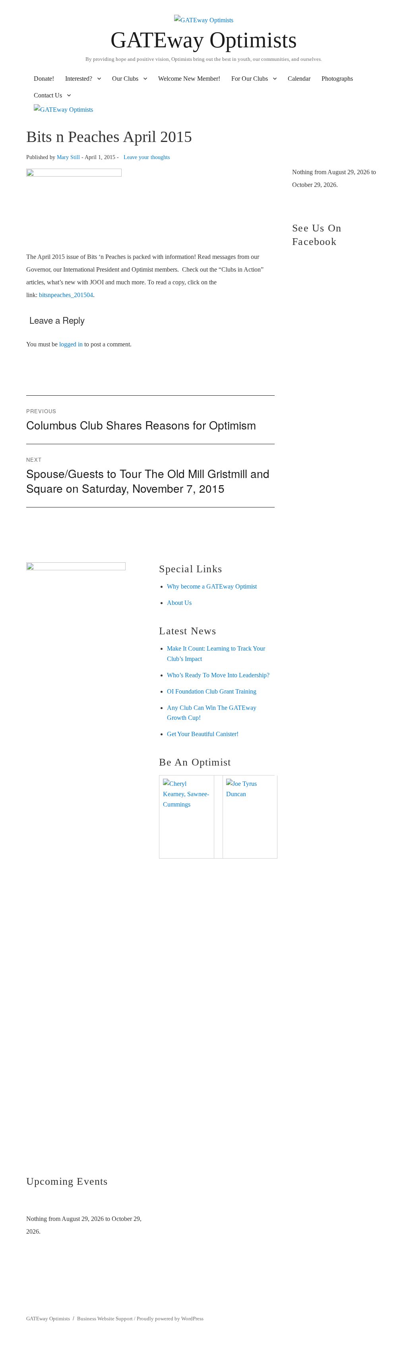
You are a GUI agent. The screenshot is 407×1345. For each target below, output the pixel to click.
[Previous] (37, 1203)
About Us (179, 602)
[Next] (129, 1203)
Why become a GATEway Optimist (212, 586)
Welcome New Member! (189, 78)
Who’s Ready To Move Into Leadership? (218, 675)
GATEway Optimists (203, 39)
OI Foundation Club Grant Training (211, 691)
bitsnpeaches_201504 (66, 295)
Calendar (299, 78)
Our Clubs (125, 78)
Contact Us (48, 95)
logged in (71, 344)
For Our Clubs (249, 78)
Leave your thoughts (147, 157)
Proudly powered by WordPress (170, 1319)
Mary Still (68, 157)
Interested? (78, 78)
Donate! (44, 78)
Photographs (337, 78)
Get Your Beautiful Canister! (202, 734)
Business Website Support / (107, 1319)
